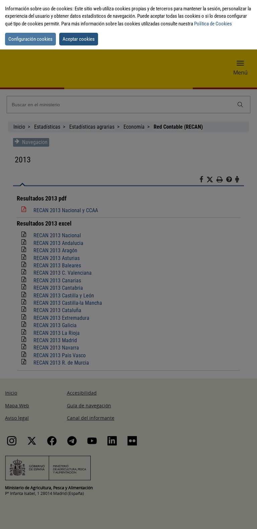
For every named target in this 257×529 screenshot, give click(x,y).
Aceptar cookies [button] (79, 39)
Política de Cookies (213, 24)
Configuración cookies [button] (30, 39)
